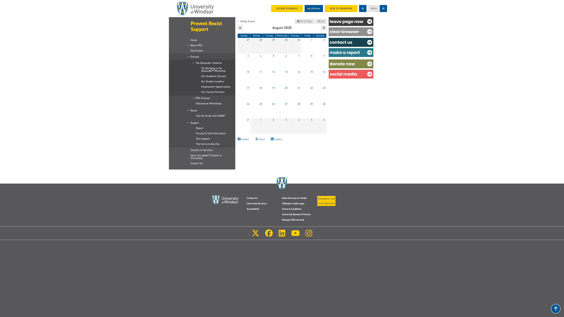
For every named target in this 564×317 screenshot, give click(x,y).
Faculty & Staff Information (211, 133)
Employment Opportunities (215, 86)
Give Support (203, 138)
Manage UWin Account (293, 219)
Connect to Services (202, 150)
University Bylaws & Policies (296, 214)
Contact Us (197, 163)
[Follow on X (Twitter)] (255, 235)
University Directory (257, 203)
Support (195, 123)
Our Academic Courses (213, 76)
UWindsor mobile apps (293, 203)
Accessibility (253, 208)
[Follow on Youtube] (295, 235)
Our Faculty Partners (212, 92)
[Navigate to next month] (324, 28)
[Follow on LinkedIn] (282, 235)
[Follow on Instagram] (309, 235)
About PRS (196, 45)
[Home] (195, 8)
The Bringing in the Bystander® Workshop (213, 69)
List (322, 21)
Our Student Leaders (212, 81)
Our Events (197, 50)
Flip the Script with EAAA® (210, 116)
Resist (194, 110)
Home (194, 40)
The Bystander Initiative (209, 63)
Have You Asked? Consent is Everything (206, 157)
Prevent (195, 57)
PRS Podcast (203, 98)
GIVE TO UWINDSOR (341, 8)
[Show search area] (362, 8)
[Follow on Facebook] (268, 235)
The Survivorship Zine (208, 144)
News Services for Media (294, 198)
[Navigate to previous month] (240, 28)
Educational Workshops (209, 103)
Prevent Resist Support (206, 26)
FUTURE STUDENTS (287, 8)
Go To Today (305, 21)
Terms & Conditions (291, 208)
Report (199, 128)
